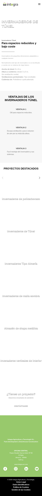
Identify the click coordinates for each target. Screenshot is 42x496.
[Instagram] (16, 469)
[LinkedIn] (26, 469)
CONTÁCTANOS (21, 406)
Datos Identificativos (21, 485)
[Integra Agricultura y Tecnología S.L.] (10, 4)
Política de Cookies (21, 487)
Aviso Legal (21, 482)
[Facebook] (5, 469)
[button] (39, 178)
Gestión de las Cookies (21, 490)
